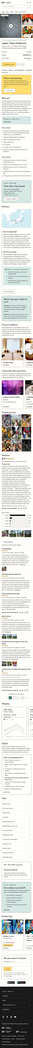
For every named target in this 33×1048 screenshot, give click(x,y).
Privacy (13, 1039)
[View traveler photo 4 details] (6, 433)
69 (23, 698)
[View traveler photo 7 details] (6, 445)
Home (3, 12)
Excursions (29, 70)
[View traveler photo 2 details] (16, 420)
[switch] (21, 921)
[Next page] (26, 697)
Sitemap (4, 1036)
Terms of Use (21, 1036)
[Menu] (30, 2)
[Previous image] (18, 932)
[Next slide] (30, 353)
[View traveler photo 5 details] (16, 433)
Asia (7, 12)
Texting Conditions (20, 1039)
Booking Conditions (11, 1036)
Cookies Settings (6, 1042)
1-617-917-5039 (14, 189)
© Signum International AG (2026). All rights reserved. (15, 1044)
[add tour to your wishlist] (18, 64)
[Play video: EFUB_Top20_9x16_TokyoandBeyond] (11, 26)
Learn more (7, 792)
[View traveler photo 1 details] (6, 420)
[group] (12, 352)
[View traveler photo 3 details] (26, 420)
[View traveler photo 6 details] (26, 433)
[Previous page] (6, 697)
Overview (4, 70)
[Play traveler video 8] (16, 445)
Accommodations (20, 70)
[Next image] (22, 932)
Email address (9, 961)
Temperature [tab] (7, 715)
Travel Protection (6, 1039)
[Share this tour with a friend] (22, 64)
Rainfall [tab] (14, 715)
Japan (11, 12)
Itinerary (11, 70)
